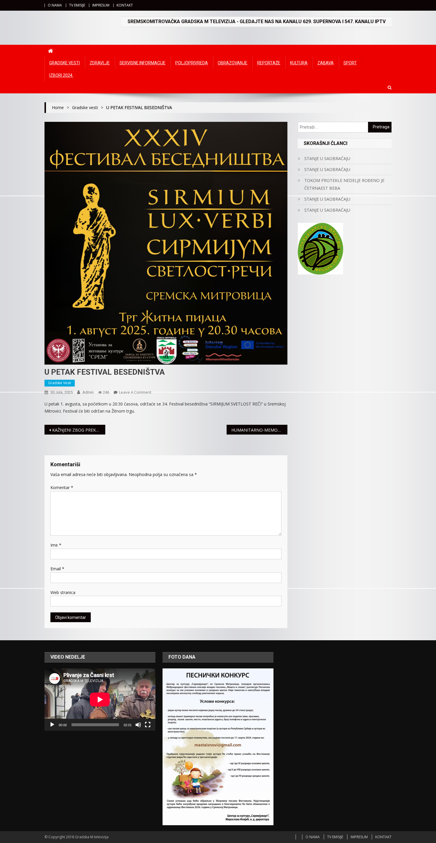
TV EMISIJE (77, 5)
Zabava (325, 62)
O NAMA (55, 5)
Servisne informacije (143, 62)
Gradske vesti (64, 62)
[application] (99, 699)
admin (88, 392)
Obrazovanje (232, 62)
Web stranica (62, 592)
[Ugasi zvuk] (138, 725)
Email (57, 568)
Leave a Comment (135, 392)
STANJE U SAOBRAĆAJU (327, 158)
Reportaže (268, 62)
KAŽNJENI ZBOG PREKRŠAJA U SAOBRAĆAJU (78, 430)
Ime (55, 545)
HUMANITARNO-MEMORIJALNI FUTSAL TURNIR (259, 430)
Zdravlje (100, 62)
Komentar (61, 487)
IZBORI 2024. (61, 75)
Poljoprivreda (191, 62)
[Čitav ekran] (148, 725)
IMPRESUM (100, 5)
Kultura (299, 62)
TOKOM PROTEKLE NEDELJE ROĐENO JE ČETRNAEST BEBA (344, 184)
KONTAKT (125, 5)
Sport (350, 62)
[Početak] (52, 725)
